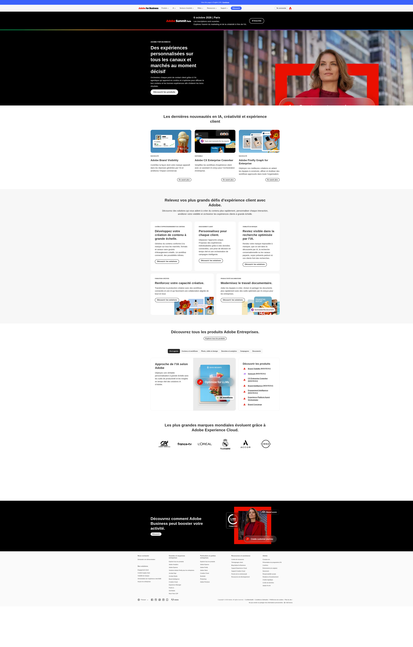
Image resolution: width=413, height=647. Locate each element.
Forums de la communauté (239, 574)
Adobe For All (266, 585)
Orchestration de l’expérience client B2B (149, 579)
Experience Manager (175, 585)
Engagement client (143, 570)
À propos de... (267, 559)
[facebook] (152, 600)
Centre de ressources (237, 559)
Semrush (251, 374)
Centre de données (268, 582)
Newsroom (266, 571)
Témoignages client (237, 562)
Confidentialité (249, 600)
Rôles (199, 8)
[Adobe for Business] (290, 8)
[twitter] (160, 600)
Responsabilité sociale (269, 574)
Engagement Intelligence (258, 390)
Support (223, 8)
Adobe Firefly (204, 567)
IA (173, 8)
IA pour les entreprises (144, 581)
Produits (164, 8)
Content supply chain (144, 573)
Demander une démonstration (146, 559)
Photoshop (203, 579)
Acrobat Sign (172, 573)
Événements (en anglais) (270, 568)
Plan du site (288, 600)
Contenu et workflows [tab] (190, 351)
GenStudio (172, 590)
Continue (225, 2)
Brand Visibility (254, 369)
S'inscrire (256, 21)
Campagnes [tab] (244, 351)
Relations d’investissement (270, 577)
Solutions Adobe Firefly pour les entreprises (181, 570)
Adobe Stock (204, 570)
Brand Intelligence (255, 386)
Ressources (211, 8)
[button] (143, 599)
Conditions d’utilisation (261, 600)
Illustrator (203, 576)
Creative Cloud (173, 582)
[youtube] (167, 600)
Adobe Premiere (205, 582)
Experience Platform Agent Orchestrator (259, 398)
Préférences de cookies (276, 600)
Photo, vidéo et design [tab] (209, 351)
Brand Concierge (255, 404)
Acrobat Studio (173, 576)
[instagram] (156, 600)
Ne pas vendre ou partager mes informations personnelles (266, 602)
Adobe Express (173, 567)
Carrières (265, 565)
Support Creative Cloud (238, 571)
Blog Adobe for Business (238, 565)
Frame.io (171, 588)
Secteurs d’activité (186, 8)
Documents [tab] (256, 351)
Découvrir (236, 8)
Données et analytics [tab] (229, 351)
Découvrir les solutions (167, 261)
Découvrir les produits (164, 92)
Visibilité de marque (143, 576)
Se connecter (281, 8)
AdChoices (289, 602)
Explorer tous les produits (215, 338)
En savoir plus (184, 180)
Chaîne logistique (268, 580)
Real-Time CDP (173, 593)
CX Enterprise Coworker (258, 378)
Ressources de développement (240, 577)
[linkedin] (163, 600)
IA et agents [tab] (174, 351)
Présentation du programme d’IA (272, 562)
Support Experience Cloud (239, 568)
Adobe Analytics (173, 564)
